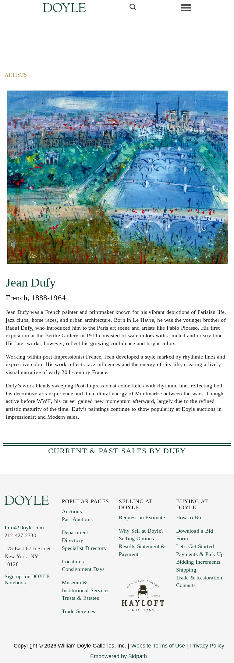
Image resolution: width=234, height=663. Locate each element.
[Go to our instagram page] (10, 627)
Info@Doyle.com (24, 527)
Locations (73, 561)
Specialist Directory (84, 548)
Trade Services (78, 611)
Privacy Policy (207, 646)
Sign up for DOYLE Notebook (27, 579)
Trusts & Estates (80, 598)
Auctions (72, 511)
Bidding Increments (198, 562)
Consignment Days (83, 569)
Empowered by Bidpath (118, 656)
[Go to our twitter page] (23, 619)
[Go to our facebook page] (10, 619)
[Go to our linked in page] (36, 619)
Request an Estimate (142, 517)
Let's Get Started (195, 546)
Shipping (186, 570)
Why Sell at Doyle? (141, 531)
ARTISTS (16, 75)
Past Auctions (77, 519)
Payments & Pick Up (200, 554)
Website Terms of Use (158, 646)
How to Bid (189, 517)
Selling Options (136, 538)
